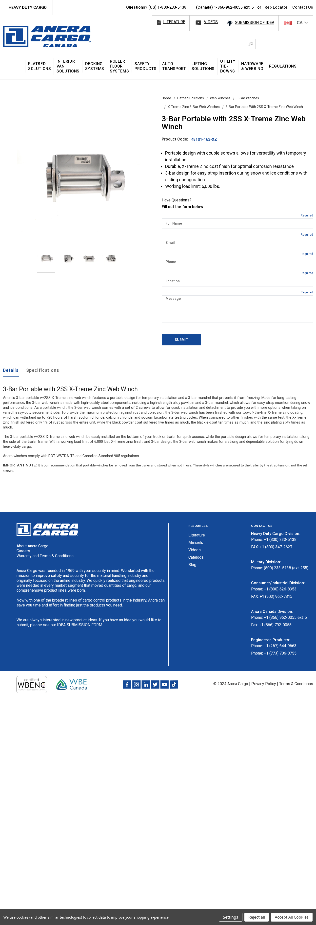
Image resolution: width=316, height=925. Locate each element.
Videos (194, 550)
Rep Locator (276, 7)
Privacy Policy (263, 683)
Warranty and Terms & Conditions (45, 555)
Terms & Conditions (296, 683)
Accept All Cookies (292, 917)
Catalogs (196, 557)
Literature (196, 535)
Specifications (42, 370)
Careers (23, 551)
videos (211, 21)
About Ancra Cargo (32, 546)
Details (11, 370)
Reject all (256, 917)
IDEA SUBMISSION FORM (79, 625)
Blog (192, 564)
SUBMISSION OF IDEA (254, 22)
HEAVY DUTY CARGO (28, 7)
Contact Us (302, 7)
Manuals (195, 542)
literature (174, 21)
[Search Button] (251, 44)
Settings (230, 917)
